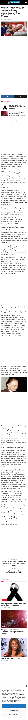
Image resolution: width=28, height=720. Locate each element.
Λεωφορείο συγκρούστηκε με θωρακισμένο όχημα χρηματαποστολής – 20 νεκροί (17, 113)
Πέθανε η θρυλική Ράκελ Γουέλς (11, 658)
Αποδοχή (14, 706)
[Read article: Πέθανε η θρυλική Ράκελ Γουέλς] (14, 647)
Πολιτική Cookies (9, 718)
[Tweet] (20, 96)
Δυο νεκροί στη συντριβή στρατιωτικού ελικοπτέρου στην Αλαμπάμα (17, 107)
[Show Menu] (2, 2)
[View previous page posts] (12, 121)
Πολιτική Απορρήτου (17, 718)
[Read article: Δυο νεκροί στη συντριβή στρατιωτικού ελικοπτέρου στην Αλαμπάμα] (4, 107)
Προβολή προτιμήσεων (14, 714)
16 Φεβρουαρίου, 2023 (14, 110)
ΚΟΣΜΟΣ (4, 599)
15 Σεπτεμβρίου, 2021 (6, 19)
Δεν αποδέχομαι (14, 710)
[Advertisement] (14, 51)
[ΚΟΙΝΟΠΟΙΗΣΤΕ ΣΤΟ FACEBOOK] (7, 96)
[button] (25, 686)
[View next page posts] (15, 121)
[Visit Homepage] (14, 2)
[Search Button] (26, 2)
